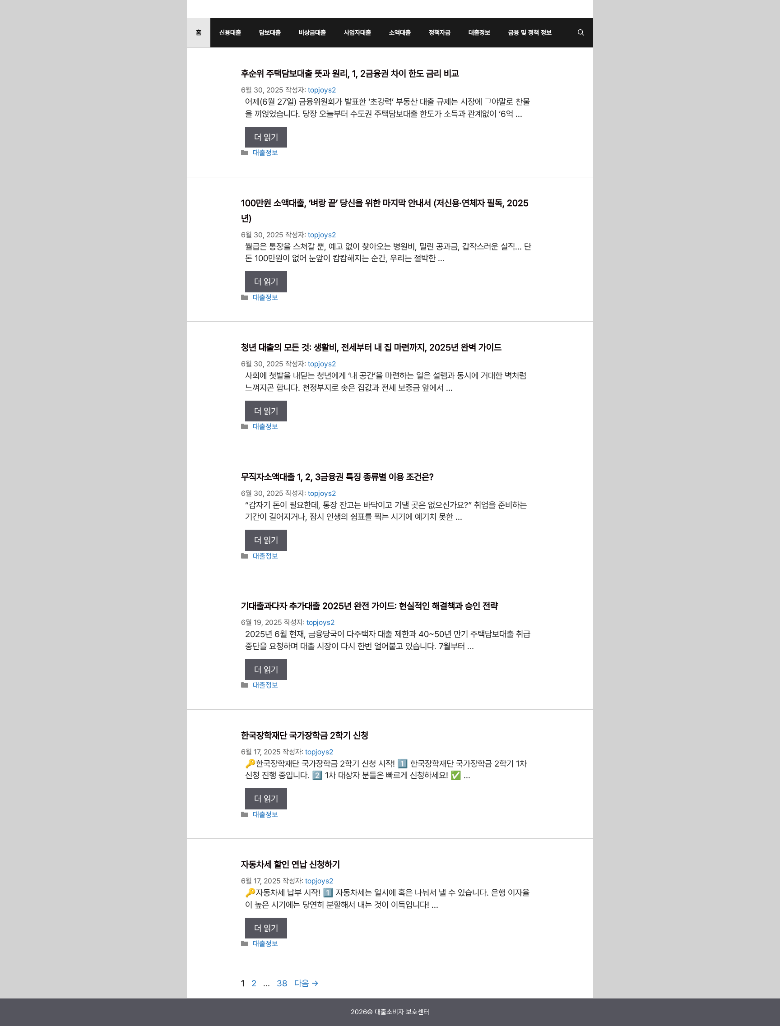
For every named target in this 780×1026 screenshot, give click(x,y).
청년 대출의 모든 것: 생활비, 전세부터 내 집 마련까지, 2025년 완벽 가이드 (371, 347)
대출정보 (479, 32)
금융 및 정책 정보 (530, 32)
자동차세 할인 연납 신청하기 (290, 864)
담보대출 (270, 32)
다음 (306, 983)
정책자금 (439, 32)
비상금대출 (312, 32)
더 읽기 (266, 137)
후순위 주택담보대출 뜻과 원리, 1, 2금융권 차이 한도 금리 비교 (350, 73)
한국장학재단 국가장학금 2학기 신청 (304, 735)
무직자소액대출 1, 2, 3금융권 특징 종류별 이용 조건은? (337, 476)
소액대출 (400, 32)
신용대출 (230, 32)
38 (282, 983)
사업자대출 (357, 32)
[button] (581, 32)
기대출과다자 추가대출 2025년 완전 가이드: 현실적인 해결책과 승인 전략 (369, 606)
